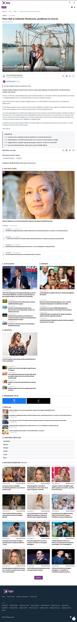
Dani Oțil (19, 158)
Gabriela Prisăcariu (8, 158)
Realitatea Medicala (45, 605)
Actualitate (5, 225)
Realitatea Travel (65, 605)
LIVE (4, 7)
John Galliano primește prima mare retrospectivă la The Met (38, 569)
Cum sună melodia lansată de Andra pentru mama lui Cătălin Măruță (27, 145)
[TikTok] (74, 7)
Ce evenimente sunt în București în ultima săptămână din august (21, 303)
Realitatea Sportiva (14, 605)
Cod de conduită (33, 596)
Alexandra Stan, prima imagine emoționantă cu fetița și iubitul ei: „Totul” (13, 542)
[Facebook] (72, 7)
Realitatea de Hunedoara (54, 607)
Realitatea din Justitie (24, 605)
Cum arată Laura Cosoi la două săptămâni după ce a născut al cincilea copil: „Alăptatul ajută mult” (37, 516)
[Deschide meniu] (74, 3)
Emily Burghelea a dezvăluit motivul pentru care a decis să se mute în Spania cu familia (33, 140)
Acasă (5, 11)
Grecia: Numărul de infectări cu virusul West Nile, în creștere (23, 254)
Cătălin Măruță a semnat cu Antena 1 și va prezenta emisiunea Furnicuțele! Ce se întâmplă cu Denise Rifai (62, 543)
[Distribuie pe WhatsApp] (70, 76)
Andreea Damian (16, 75)
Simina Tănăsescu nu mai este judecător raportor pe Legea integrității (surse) (27, 221)
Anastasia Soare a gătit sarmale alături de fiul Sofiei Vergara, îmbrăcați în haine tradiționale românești (62, 516)
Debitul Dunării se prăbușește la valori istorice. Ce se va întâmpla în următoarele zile (30, 246)
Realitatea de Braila (13, 607)
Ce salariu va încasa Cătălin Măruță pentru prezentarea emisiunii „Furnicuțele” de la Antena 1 (56, 309)
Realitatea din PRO (23, 607)
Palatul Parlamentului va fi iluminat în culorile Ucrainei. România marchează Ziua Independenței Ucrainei (22, 317)
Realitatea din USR (44, 607)
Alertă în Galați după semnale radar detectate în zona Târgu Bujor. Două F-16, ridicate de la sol (21, 310)
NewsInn (3, 610)
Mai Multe (38, 577)
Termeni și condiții (11, 596)
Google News (31, 163)
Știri (10, 11)
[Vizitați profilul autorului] (3, 76)
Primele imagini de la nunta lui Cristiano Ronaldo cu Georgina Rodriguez (37, 542)
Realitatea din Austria (33, 607)
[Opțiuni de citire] (73, 618)
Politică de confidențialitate (22, 596)
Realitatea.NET (5, 605)
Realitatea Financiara (55, 605)
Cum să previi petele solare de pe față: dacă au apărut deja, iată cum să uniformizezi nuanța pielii (22, 376)
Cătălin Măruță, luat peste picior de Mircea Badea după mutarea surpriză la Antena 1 (56, 315)
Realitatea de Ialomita (66, 607)
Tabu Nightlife (5, 607)
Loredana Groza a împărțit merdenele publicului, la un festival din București (29, 137)
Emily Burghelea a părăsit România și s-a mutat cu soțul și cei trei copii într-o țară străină (13, 570)
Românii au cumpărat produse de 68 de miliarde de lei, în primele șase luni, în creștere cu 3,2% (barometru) (37, 230)
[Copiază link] (63, 76)
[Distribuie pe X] (73, 76)
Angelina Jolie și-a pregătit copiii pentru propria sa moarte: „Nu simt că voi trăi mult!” (32, 142)
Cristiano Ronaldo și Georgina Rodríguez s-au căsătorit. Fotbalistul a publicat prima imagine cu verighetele (61, 571)
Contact (3, 596)
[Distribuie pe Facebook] (66, 76)
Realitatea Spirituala (35, 605)
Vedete (15, 11)
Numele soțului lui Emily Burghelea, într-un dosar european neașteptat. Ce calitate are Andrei (55, 303)
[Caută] (69, 3)
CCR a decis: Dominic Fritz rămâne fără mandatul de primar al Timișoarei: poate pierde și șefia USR (35, 238)
